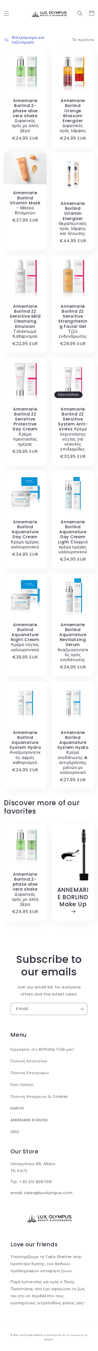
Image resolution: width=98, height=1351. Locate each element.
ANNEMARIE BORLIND (29, 1120)
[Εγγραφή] (81, 1009)
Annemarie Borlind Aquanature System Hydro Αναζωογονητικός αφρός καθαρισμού (25, 747)
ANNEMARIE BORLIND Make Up (73, 897)
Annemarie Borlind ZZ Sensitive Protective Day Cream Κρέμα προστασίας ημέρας (25, 427)
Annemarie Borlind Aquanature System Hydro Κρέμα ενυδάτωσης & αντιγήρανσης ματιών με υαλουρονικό (73, 752)
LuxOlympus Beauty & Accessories (40, 1335)
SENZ (14, 1131)
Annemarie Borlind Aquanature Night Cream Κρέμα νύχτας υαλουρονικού (25, 637)
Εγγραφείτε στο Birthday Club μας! (42, 1049)
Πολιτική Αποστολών (29, 1061)
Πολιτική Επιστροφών (29, 1072)
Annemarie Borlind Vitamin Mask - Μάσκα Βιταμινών (25, 202)
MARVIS (17, 1108)
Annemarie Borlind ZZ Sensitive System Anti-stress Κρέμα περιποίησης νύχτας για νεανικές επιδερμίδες (73, 429)
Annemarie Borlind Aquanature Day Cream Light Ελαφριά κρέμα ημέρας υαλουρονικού (73, 536)
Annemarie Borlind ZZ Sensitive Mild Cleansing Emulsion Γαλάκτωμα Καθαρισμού (25, 321)
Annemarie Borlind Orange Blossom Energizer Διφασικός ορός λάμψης (73, 115)
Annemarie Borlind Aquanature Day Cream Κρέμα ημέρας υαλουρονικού (25, 534)
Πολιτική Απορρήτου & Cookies (39, 1096)
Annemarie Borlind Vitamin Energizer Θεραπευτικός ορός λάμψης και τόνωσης (73, 218)
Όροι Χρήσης (22, 1084)
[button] (6, 13)
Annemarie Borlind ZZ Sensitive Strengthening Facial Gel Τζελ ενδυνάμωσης (73, 321)
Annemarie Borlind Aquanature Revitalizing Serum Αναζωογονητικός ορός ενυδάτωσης (72, 642)
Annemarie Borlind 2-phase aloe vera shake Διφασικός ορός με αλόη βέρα (25, 115)
